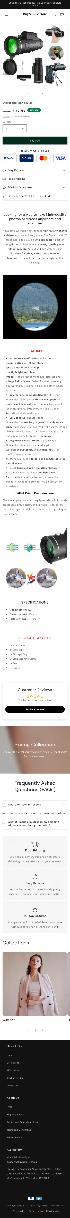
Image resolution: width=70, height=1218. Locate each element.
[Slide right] (42, 93)
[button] (7, 14)
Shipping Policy (15, 1114)
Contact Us (13, 1085)
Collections (13, 1062)
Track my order (15, 1077)
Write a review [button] (35, 709)
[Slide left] (27, 93)
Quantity (7, 121)
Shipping (6, 116)
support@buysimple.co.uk (22, 1161)
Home (10, 1055)
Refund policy (56, 1205)
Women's (9, 1020)
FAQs (9, 1106)
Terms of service (36, 1211)
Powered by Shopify (38, 1205)
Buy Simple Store (21, 1205)
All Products (13, 1070)
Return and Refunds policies (22, 1122)
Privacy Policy (14, 1137)
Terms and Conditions (19, 1129)
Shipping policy (53, 1211)
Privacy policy (19, 1211)
